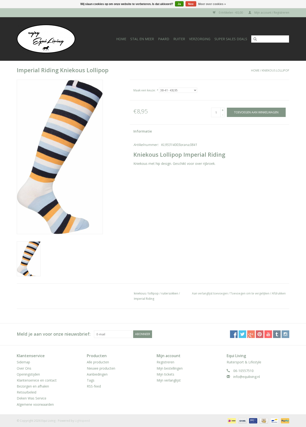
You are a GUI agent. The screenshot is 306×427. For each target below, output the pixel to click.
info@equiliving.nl (246, 376)
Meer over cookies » (212, 4)
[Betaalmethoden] (231, 420)
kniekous (140, 293)
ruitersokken (169, 293)
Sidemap (23, 362)
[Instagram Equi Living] (285, 334)
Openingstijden (28, 374)
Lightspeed (82, 421)
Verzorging (199, 39)
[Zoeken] (253, 39)
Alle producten (98, 362)
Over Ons (24, 368)
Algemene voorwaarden (35, 404)
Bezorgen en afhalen (33, 386)
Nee (191, 4)
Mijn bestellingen (170, 368)
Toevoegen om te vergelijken (250, 293)
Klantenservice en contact (37, 380)
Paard (163, 39)
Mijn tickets (165, 374)
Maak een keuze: (145, 90)
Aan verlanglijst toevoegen (210, 293)
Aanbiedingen (97, 374)
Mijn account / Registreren (271, 13)
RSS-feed (94, 386)
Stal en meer (142, 39)
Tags (90, 380)
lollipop (153, 293)
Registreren (165, 362)
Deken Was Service (31, 398)
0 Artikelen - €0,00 (231, 13)
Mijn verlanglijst (169, 380)
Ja (179, 4)
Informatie (142, 131)
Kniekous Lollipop (275, 70)
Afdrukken (279, 293)
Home (121, 39)
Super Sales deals (230, 39)
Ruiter (179, 39)
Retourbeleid (26, 392)
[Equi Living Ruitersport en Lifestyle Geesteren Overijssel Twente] (51, 38)
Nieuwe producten (101, 368)
